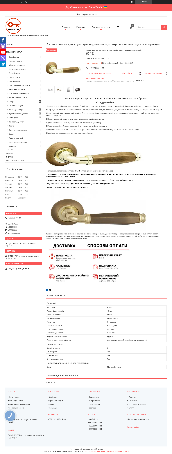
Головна (66, 27)
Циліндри (53, 397)
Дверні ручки (75, 44)
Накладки (53, 408)
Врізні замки (14, 57)
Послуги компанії (16, 138)
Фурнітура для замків (18, 97)
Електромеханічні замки (19, 85)
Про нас (9, 150)
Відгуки (9, 157)
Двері (11, 134)
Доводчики (94, 397)
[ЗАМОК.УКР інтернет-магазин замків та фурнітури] (13, 26)
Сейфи (11, 101)
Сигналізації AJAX (16, 105)
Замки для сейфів (16, 109)
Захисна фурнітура (17, 89)
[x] (50, 291)
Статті (131, 408)
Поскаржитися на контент (95, 451)
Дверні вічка (94, 400)
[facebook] (47, 291)
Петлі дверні (14, 117)
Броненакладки (56, 400)
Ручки (51, 404)
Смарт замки (14, 77)
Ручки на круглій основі (93, 44)
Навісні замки (14, 81)
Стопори (92, 408)
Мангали (12, 146)
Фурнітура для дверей (18, 113)
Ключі (11, 126)
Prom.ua (99, 449)
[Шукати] (164, 27)
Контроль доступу (16, 122)
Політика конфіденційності (118, 451)
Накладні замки (15, 61)
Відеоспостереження (18, 130)
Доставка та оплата (101, 27)
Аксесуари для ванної (18, 142)
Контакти (80, 27)
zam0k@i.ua (13, 224)
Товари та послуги (58, 44)
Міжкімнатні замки (17, 65)
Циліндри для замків (17, 69)
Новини (9, 153)
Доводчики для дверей (19, 93)
